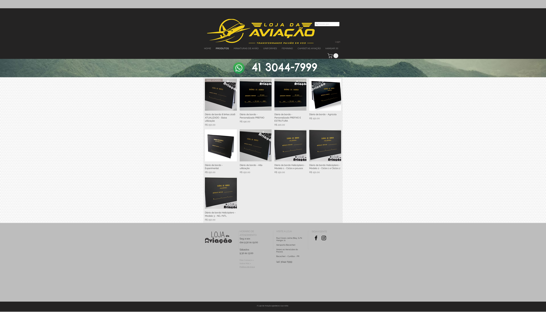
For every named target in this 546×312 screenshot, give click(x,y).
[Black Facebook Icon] (316, 238)
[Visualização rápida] (256, 95)
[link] (333, 55)
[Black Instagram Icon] (324, 238)
